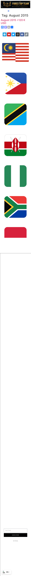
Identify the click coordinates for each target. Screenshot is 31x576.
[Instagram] (18, 34)
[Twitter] (13, 34)
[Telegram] (5, 34)
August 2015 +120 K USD (13, 22)
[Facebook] (22, 34)
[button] (9, 11)
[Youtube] (9, 34)
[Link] (26, 34)
